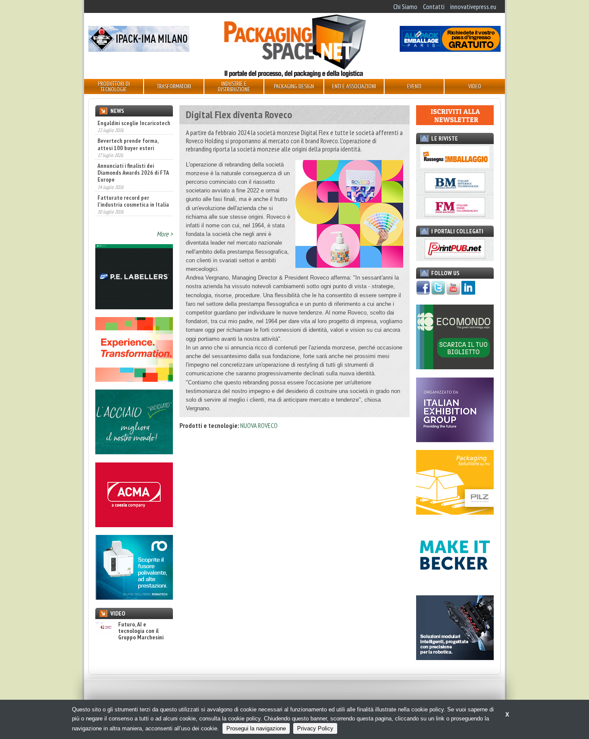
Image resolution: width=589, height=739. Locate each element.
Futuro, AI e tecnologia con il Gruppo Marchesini (140, 631)
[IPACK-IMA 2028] (138, 49)
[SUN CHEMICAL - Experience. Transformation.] (134, 379)
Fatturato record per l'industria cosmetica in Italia (133, 182)
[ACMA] (134, 524)
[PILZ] (455, 512)
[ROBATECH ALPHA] (134, 597)
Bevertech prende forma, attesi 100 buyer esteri (127, 126)
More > (165, 234)
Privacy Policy (315, 728)
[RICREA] (134, 451)
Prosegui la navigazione (256, 728)
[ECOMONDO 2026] (455, 366)
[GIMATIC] (455, 657)
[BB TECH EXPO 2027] (455, 439)
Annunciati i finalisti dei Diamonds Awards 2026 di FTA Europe (133, 154)
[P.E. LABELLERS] (134, 306)
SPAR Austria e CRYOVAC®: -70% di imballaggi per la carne (128, 211)
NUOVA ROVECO (259, 425)
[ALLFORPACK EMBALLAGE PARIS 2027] (450, 49)
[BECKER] (455, 585)
